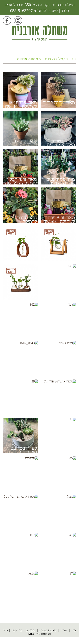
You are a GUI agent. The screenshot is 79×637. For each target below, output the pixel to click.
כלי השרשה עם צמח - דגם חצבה (21, 334)
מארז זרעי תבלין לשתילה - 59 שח (21, 181)
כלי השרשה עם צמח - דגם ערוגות (20, 296)
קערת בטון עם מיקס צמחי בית (61, 142)
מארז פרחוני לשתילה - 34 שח (21, 104)
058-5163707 (21, 10)
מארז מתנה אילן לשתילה (60, 526)
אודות (64, 630)
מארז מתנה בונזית (58, 102)
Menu (73, 19)
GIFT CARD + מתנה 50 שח (60, 373)
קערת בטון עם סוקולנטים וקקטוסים (23, 452)
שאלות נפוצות (48, 630)
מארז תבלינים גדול (20, 525)
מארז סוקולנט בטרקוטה (24, 142)
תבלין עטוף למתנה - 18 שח (60, 450)
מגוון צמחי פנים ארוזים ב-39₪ (60, 181)
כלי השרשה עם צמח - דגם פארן (60, 258)
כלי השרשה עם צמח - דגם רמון (60, 334)
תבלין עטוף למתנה (26, 603)
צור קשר (17, 630)
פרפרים (30, 486)
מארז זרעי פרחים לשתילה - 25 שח (21, 411)
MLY (31, 634)
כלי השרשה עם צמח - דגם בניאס (21, 258)
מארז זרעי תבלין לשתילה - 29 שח (59, 488)
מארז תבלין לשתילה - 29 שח (59, 603)
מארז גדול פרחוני (59, 409)
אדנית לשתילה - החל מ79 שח (22, 373)
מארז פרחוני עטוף (20, 563)
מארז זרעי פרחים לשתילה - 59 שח (59, 219)
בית (74, 630)
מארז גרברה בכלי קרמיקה (21, 219)
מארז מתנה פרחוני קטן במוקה (58, 565)
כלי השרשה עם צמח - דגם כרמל (59, 296)
